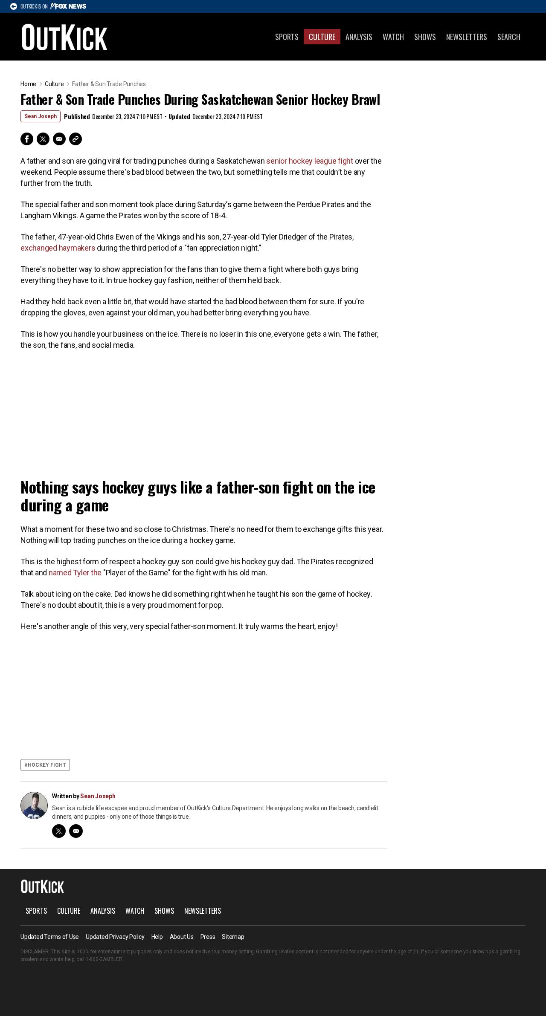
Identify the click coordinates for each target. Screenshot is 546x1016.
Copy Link (75, 139)
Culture (322, 36)
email (76, 831)
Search (508, 36)
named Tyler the (75, 572)
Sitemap (233, 936)
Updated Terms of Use (49, 936)
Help (157, 936)
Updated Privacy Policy (115, 936)
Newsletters (466, 36)
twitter (59, 831)
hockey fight (47, 765)
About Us (182, 936)
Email (59, 139)
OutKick (64, 36)
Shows (425, 36)
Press (207, 936)
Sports (287, 36)
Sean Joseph (40, 116)
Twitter (43, 139)
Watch (393, 36)
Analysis (359, 36)
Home (28, 84)
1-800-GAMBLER (104, 959)
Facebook (26, 139)
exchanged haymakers (57, 247)
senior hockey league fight (309, 160)
